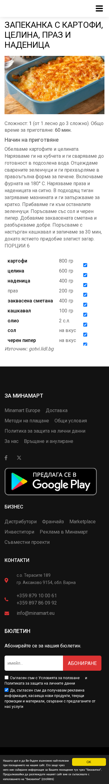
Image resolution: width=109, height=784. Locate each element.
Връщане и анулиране (48, 441)
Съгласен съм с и (46, 681)
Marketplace (82, 521)
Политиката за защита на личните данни (40, 683)
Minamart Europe (22, 410)
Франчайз (53, 521)
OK (89, 762)
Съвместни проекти (27, 542)
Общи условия (70, 421)
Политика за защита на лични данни (45, 431)
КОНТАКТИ (17, 560)
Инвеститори (19, 532)
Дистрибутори (21, 521)
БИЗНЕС (14, 507)
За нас (11, 441)
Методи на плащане (27, 421)
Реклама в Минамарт (64, 532)
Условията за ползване (59, 678)
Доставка (57, 410)
